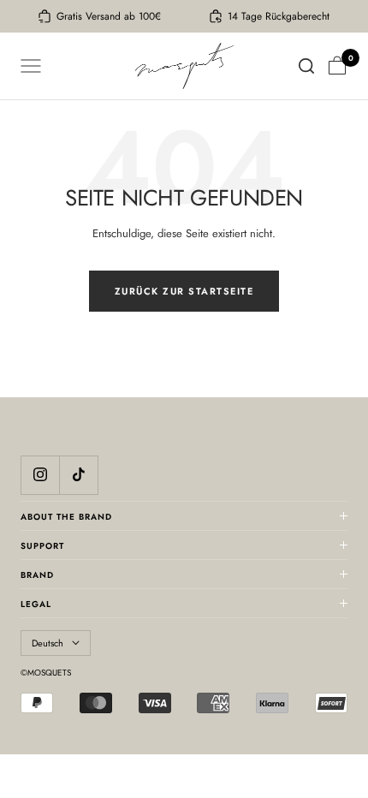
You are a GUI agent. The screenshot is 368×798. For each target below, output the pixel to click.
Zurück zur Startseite (184, 291)
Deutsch (47, 643)
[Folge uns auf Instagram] (40, 475)
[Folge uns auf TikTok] (78, 475)
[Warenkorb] (337, 66)
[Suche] (306, 66)
